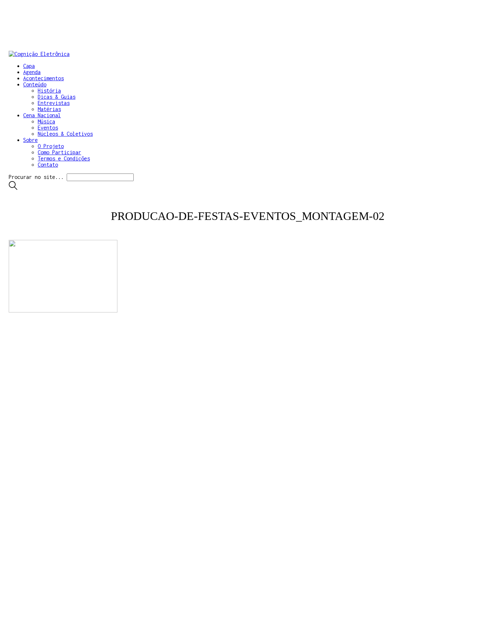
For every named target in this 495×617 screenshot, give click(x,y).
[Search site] (13, 188)
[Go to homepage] (39, 54)
